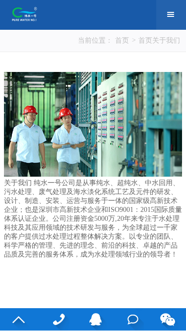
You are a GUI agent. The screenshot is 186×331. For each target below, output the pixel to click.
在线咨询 (130, 319)
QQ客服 (93, 319)
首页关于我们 (159, 40)
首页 (122, 40)
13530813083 (55, 319)
